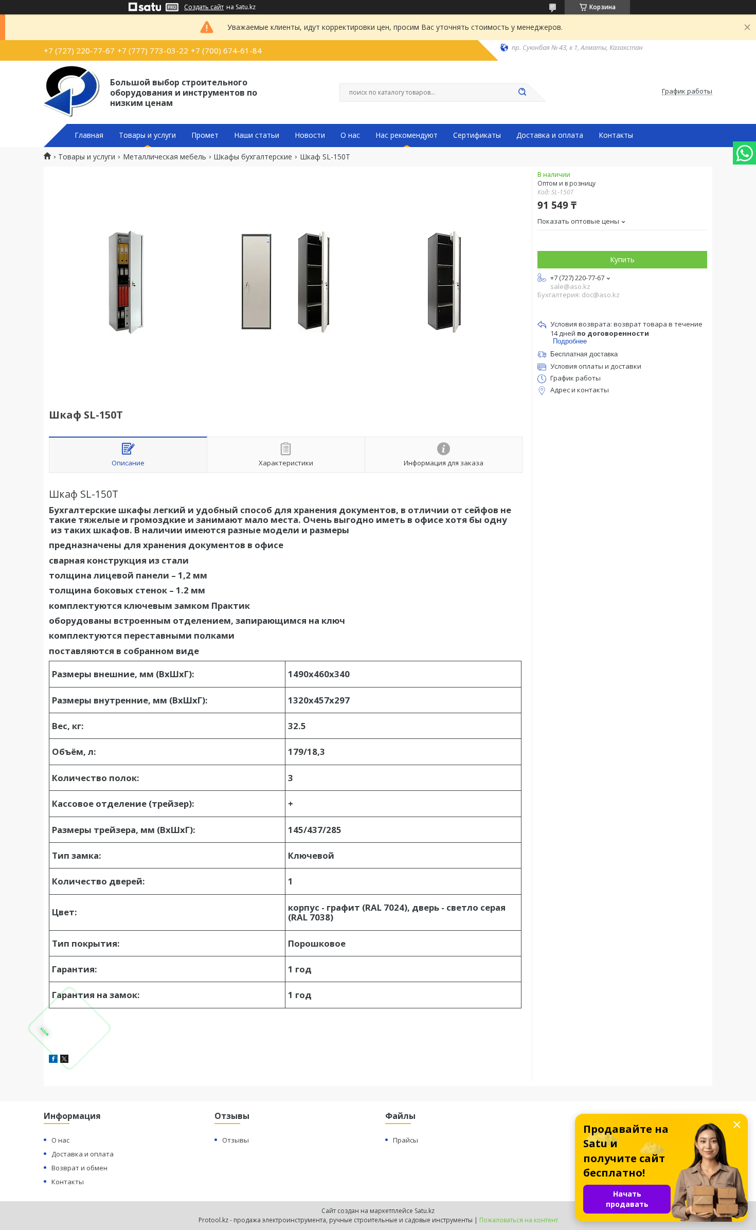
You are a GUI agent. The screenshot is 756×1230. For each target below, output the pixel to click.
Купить (622, 259)
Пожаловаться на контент (518, 1220)
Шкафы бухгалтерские (252, 156)
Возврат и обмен (79, 1167)
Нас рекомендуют (406, 135)
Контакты (616, 135)
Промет (205, 135)
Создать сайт (204, 7)
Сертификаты (477, 135)
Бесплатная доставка (584, 354)
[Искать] (522, 92)
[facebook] (53, 1060)
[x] (64, 1060)
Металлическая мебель (164, 156)
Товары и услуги (147, 135)
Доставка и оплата (549, 135)
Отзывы (235, 1140)
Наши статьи (256, 135)
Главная (89, 135)
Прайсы (405, 1140)
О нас (350, 135)
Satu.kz (425, 1210)
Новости (310, 135)
